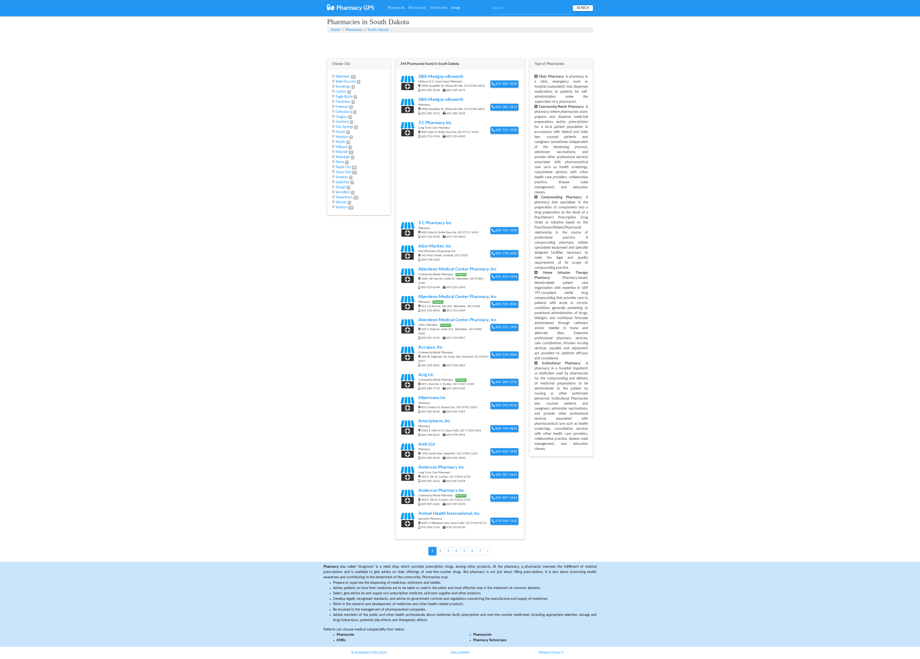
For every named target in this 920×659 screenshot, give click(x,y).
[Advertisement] (460, 45)
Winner (341, 202)
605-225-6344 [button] (506, 276)
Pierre (340, 162)
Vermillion (342, 192)
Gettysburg (344, 112)
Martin (341, 142)
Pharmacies (396, 8)
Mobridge (343, 157)
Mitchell (342, 152)
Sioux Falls (343, 172)
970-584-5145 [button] (506, 521)
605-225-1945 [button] (506, 327)
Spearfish (343, 182)
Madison (342, 137)
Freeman (342, 107)
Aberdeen (343, 76)
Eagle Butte (344, 96)
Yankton (341, 207)
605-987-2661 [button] (506, 474)
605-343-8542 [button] (506, 405)
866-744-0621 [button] (506, 428)
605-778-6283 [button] (506, 253)
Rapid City (343, 167)
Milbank (342, 147)
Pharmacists (417, 8)
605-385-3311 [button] (506, 107)
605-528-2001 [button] (506, 354)
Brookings (343, 86)
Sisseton (342, 177)
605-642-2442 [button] (506, 451)
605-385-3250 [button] (506, 84)
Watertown (344, 197)
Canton (341, 91)
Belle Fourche (346, 81)
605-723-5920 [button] (506, 130)
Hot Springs (344, 127)
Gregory (342, 117)
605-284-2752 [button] (506, 382)
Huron (340, 132)
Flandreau (343, 101)
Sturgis (341, 187)
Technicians (438, 8)
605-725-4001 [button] (506, 304)
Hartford (342, 122)
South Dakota (378, 30)
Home (335, 30)
